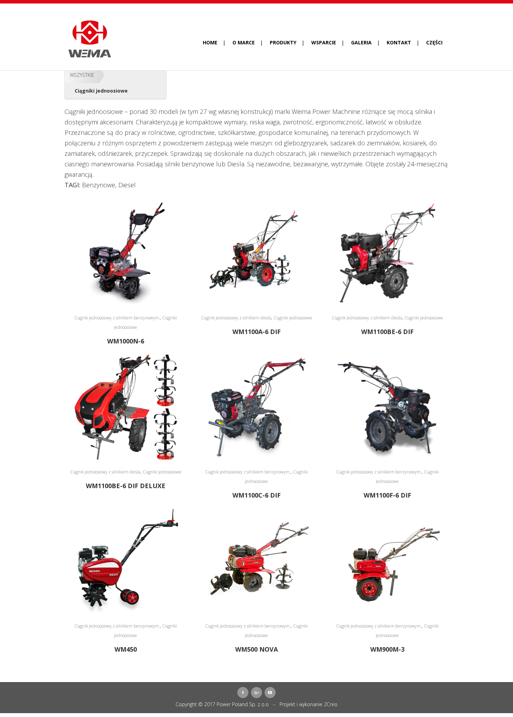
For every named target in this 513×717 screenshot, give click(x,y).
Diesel (127, 185)
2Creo (330, 704)
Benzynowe (98, 185)
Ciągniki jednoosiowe (293, 318)
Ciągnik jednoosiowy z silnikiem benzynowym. (117, 318)
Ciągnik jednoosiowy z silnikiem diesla (236, 318)
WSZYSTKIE (82, 75)
